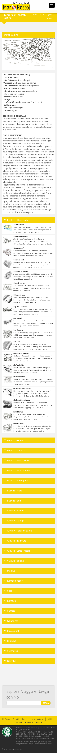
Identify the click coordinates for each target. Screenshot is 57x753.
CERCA (46, 703)
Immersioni (49, 18)
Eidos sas (19, 749)
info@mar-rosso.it (33, 722)
